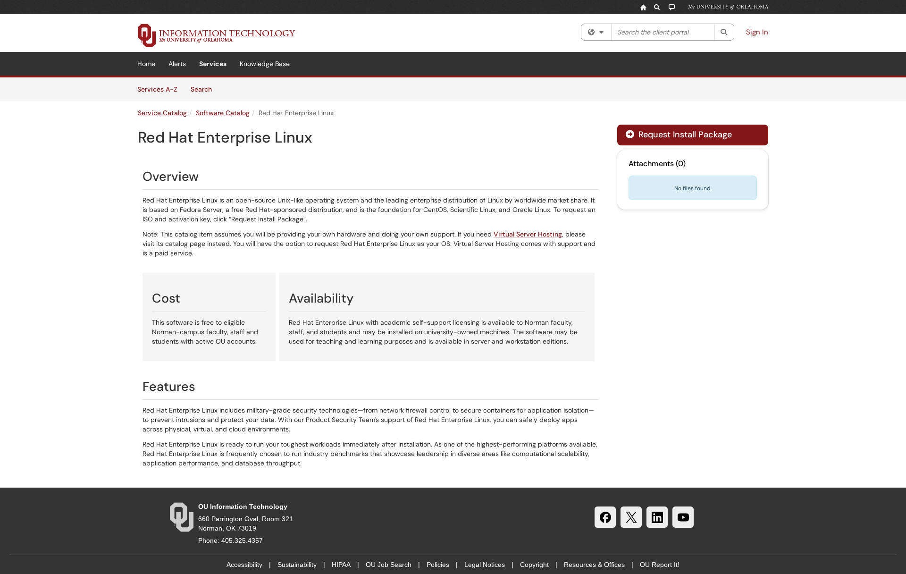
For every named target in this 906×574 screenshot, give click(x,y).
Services (212, 63)
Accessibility (244, 564)
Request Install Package (684, 134)
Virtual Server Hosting (528, 234)
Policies (438, 564)
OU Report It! (660, 564)
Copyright (534, 564)
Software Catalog (223, 113)
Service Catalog (162, 113)
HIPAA (341, 564)
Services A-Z (157, 89)
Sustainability (297, 564)
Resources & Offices (594, 564)
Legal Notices (484, 564)
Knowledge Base (265, 63)
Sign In (757, 32)
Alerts (177, 63)
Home (146, 63)
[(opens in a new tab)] (216, 35)
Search (204, 88)
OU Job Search (388, 564)
